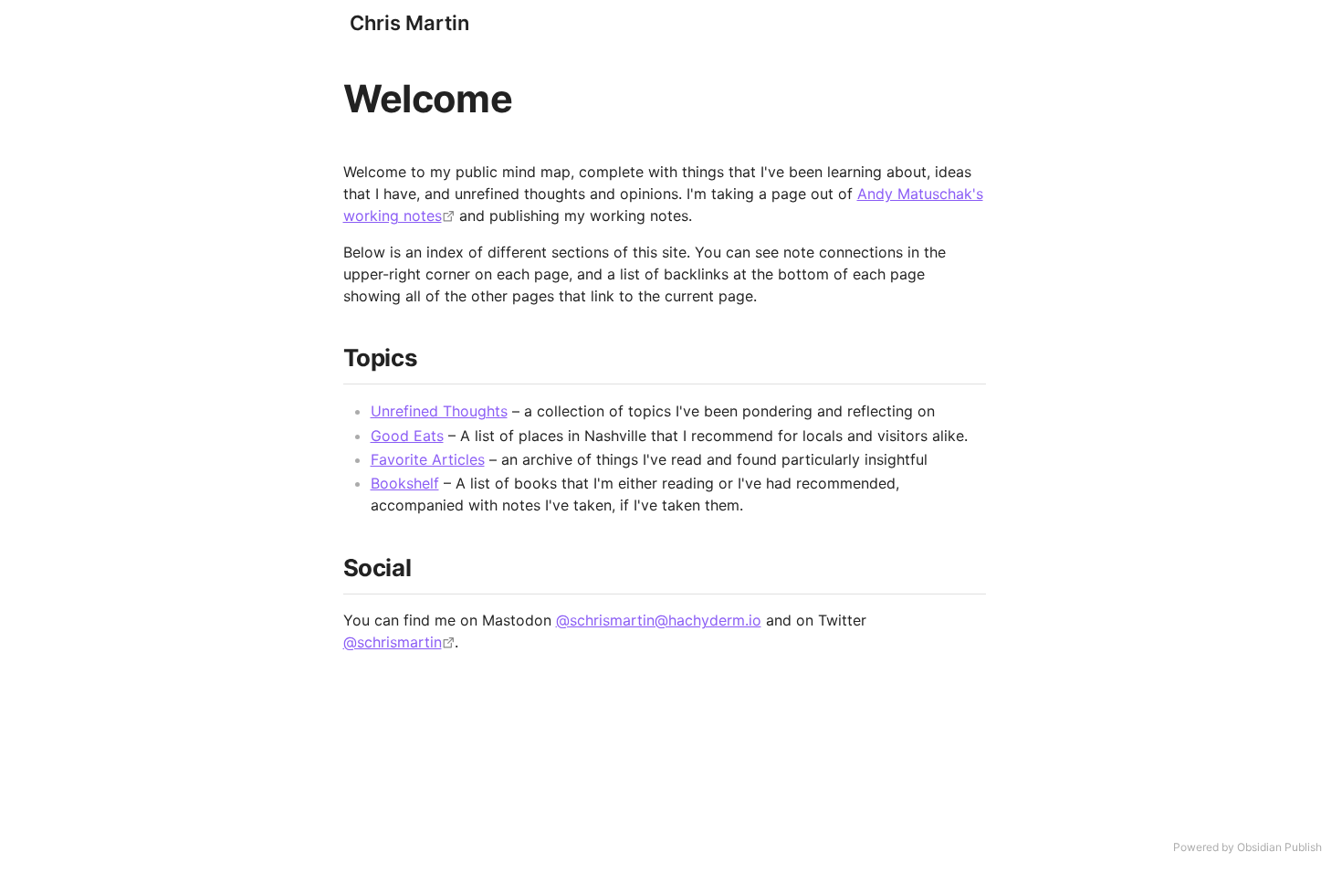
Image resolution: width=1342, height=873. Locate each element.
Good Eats (407, 435)
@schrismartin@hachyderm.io (658, 620)
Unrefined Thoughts (439, 411)
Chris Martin (409, 23)
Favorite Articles (428, 459)
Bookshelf (405, 483)
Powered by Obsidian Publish (1247, 847)
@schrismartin (392, 642)
